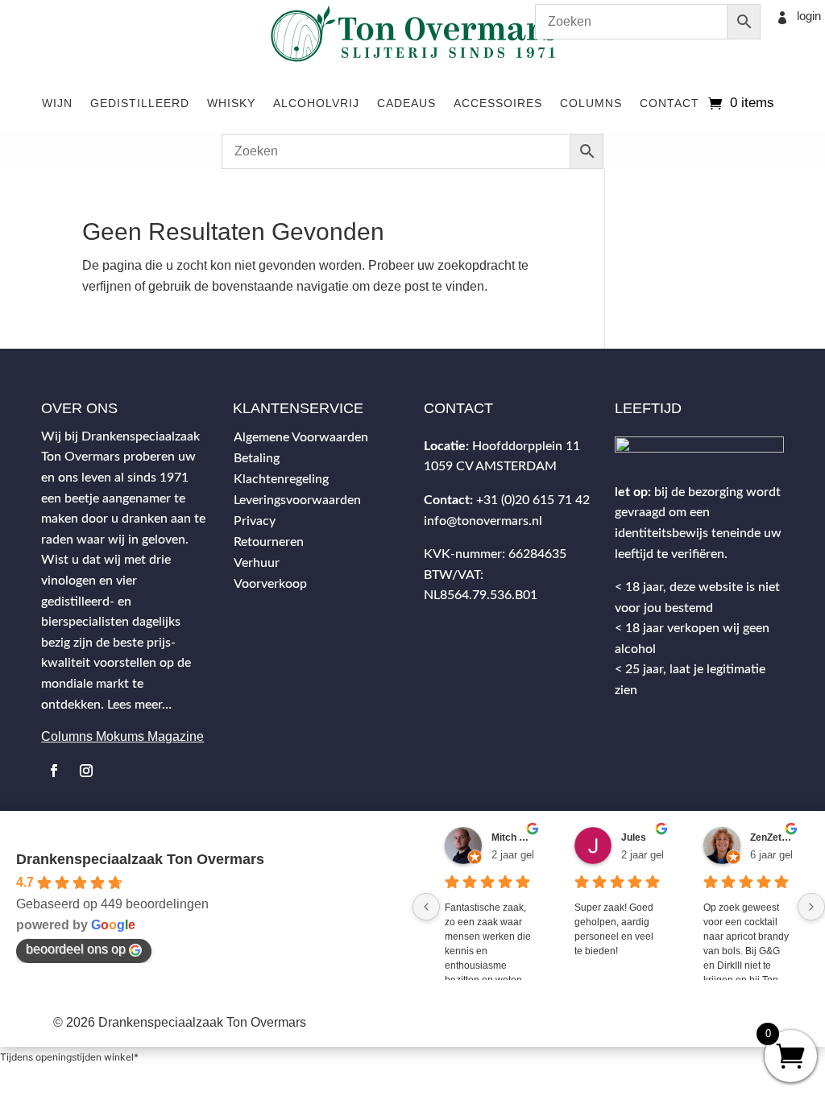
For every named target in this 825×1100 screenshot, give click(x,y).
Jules (633, 837)
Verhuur (257, 562)
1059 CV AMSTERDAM (490, 466)
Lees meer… (139, 704)
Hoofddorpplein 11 (526, 446)
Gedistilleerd (139, 103)
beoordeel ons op (76, 949)
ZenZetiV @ (771, 837)
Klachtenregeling (281, 479)
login (809, 16)
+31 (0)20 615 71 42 (533, 500)
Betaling (257, 458)
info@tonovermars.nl (483, 521)
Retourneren (269, 542)
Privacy (255, 521)
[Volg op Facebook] (54, 771)
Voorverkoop (270, 583)
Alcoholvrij (316, 103)
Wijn (57, 103)
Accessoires (498, 103)
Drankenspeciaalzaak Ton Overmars (140, 859)
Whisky (231, 103)
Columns (591, 103)
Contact (669, 103)
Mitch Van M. (512, 837)
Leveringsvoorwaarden (297, 500)
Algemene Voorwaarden (301, 437)
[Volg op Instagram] (86, 771)
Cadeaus (406, 103)
